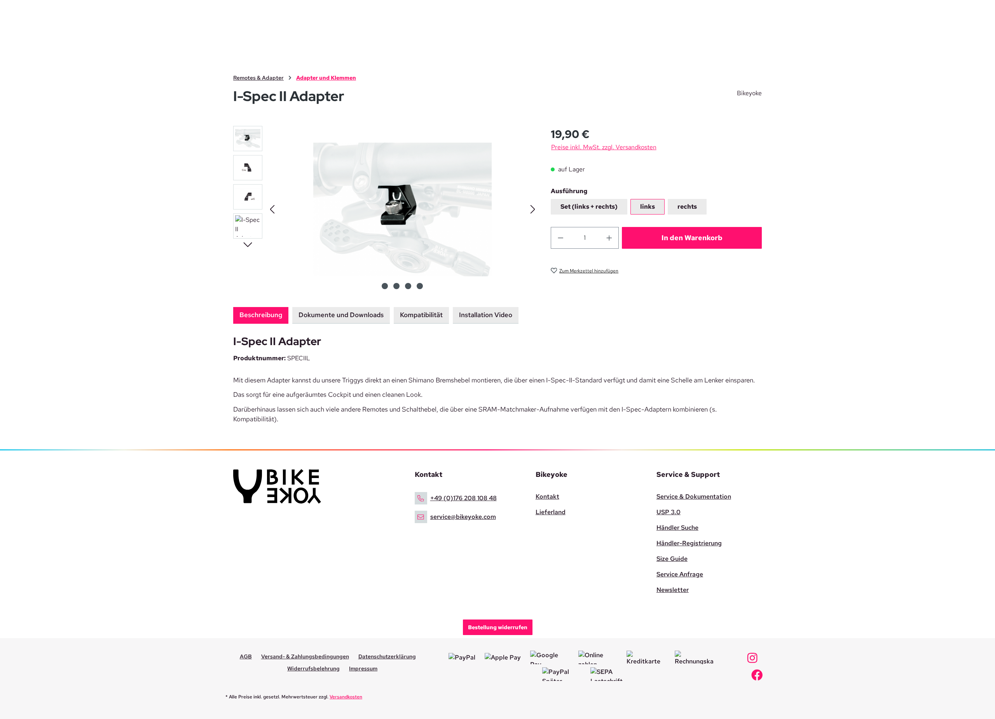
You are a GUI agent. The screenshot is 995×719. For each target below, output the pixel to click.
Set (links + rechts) (589, 206)
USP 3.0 (668, 512)
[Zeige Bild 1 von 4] (385, 286)
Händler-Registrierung (689, 543)
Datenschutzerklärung (387, 656)
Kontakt (547, 496)
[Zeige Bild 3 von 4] (408, 286)
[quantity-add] (609, 238)
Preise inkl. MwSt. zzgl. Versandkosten (603, 147)
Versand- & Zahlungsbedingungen (305, 656)
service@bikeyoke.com (463, 517)
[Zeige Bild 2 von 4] (396, 286)
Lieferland (551, 512)
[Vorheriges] (272, 209)
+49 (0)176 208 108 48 (463, 498)
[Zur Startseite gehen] (316, 486)
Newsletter (672, 590)
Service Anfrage (679, 574)
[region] (384, 209)
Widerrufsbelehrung (313, 668)
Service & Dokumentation (693, 496)
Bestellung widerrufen (497, 627)
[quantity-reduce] (560, 238)
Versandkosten (346, 697)
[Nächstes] (533, 209)
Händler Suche (677, 528)
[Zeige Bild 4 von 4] (420, 286)
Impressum (363, 668)
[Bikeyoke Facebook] (757, 677)
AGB (246, 656)
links (647, 206)
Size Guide (672, 559)
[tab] (260, 315)
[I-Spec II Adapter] (402, 209)
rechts (687, 206)
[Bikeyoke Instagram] (752, 660)
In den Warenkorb (692, 237)
